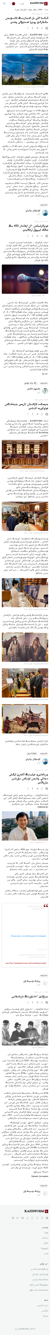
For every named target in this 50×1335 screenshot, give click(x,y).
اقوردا (17, 10)
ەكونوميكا (44, 1248)
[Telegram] (37, 28)
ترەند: (46, 10)
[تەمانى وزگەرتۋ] (12, 4)
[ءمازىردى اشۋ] (4, 4)
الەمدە (46, 1254)
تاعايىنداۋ (24, 10)
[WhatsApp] (42, 28)
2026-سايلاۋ (37, 10)
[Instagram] (46, 28)
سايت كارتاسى (42, 1306)
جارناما (45, 1316)
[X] (27, 28)
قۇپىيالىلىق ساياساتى (40, 1274)
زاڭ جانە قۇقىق (30, 383)
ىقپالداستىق (32, 753)
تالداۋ (46, 1243)
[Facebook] (32, 28)
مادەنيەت (43, 205)
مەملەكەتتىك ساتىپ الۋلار (38, 1290)
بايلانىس (45, 1311)
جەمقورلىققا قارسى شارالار (38, 1285)
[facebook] (37, 1218)
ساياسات (45, 1238)
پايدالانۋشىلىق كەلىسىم (39, 1269)
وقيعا (30, 10)
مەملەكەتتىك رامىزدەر (40, 1280)
